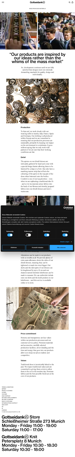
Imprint (4, 389)
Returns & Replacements (9, 397)
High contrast (6, 396)
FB (2, 406)
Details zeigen (64, 241)
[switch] (28, 234)
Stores (4, 392)
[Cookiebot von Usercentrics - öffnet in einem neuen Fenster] (65, 208)
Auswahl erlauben (37, 247)
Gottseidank (37, 2)
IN (2, 408)
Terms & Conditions (7, 387)
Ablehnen (14, 247)
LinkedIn (4, 410)
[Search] (69, 2)
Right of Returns (7, 401)
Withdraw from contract (9, 403)
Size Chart (5, 404)
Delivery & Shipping (7, 399)
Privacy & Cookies (7, 390)
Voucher (4, 394)
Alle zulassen (61, 247)
